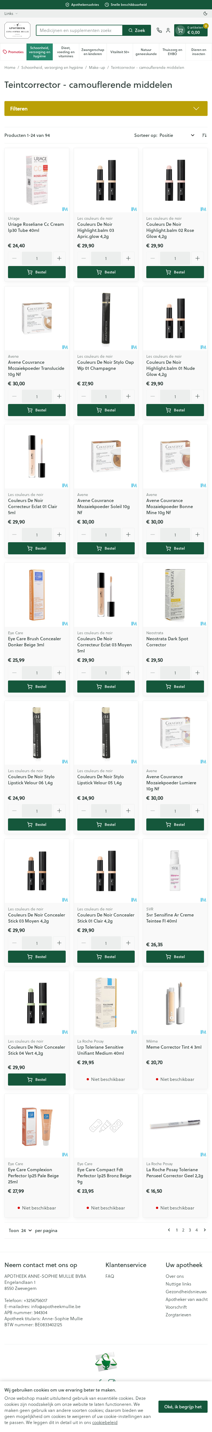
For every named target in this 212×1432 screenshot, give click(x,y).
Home (9, 67)
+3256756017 (35, 1300)
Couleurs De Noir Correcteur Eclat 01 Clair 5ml (32, 506)
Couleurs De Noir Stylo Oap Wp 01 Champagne (105, 365)
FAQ (109, 1276)
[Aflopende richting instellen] (204, 135)
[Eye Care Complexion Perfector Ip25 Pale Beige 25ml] (37, 1126)
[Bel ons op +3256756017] (159, 30)
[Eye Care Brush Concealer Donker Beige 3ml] (37, 595)
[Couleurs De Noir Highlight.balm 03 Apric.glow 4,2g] (106, 180)
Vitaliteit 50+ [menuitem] (121, 53)
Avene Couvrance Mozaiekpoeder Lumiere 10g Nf (171, 782)
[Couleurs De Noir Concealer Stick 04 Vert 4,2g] (37, 1003)
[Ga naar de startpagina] (17, 30)
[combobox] (79, 30)
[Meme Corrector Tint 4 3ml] (175, 1003)
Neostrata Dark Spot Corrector (167, 641)
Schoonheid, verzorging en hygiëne (52, 67)
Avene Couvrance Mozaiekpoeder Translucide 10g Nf (36, 368)
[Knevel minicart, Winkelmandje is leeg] (180, 30)
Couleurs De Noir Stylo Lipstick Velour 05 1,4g (100, 779)
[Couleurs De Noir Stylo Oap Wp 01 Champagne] (106, 318)
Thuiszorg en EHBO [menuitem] (174, 51)
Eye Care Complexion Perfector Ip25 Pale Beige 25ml (33, 1175)
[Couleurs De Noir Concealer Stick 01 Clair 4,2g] (106, 871)
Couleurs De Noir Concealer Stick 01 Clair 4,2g (105, 918)
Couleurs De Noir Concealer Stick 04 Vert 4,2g (36, 1050)
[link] (170, 1230)
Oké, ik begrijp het (183, 1406)
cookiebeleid (105, 1422)
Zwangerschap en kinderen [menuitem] (94, 51)
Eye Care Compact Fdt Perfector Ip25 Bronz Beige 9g (104, 1175)
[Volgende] (204, 1230)
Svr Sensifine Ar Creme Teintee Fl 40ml (170, 918)
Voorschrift (176, 1307)
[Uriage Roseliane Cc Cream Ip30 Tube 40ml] (37, 180)
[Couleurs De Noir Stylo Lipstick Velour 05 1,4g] (106, 733)
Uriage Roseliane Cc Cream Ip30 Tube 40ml (36, 227)
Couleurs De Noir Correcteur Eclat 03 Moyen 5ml (104, 644)
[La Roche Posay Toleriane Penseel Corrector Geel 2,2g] (175, 1126)
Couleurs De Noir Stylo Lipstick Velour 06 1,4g (31, 779)
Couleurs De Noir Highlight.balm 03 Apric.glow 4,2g (95, 230)
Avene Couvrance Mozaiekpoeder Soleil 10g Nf (103, 506)
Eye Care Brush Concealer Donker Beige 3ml (34, 641)
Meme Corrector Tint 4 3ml (174, 1047)
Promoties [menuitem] (16, 52)
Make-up (97, 67)
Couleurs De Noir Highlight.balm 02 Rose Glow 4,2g (170, 230)
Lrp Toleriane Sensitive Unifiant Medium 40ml (100, 1050)
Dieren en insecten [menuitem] (201, 51)
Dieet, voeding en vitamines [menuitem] (68, 51)
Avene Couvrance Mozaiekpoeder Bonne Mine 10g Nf (169, 506)
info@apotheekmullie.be (56, 1306)
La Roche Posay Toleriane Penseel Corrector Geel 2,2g (174, 1172)
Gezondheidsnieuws (186, 1292)
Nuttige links (178, 1284)
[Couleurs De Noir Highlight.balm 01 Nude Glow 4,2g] (175, 318)
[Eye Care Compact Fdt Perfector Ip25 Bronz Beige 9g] (106, 1126)
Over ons (175, 1276)
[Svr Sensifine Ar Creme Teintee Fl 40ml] (175, 871)
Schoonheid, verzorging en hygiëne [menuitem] (40, 51)
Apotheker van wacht (187, 1299)
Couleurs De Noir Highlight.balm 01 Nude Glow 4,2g (170, 368)
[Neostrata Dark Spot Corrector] (175, 595)
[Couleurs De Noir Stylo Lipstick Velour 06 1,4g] (37, 733)
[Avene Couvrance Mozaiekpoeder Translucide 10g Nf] (37, 318)
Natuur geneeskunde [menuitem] (147, 51)
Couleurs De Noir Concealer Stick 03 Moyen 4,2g (36, 918)
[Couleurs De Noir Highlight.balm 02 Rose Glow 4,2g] (175, 180)
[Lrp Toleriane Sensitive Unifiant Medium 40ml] (106, 1003)
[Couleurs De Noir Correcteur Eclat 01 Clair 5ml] (37, 456)
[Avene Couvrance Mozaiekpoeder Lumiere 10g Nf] (175, 733)
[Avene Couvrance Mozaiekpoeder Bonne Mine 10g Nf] (175, 456)
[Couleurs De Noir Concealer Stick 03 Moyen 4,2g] (37, 871)
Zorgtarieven (178, 1315)
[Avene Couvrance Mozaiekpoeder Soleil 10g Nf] (106, 456)
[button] (106, 108)
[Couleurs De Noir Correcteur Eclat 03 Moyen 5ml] (106, 595)
